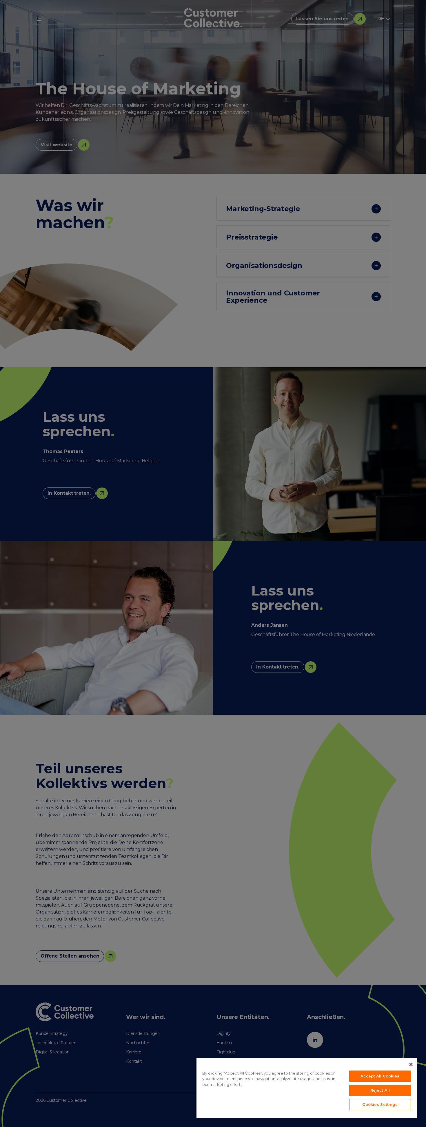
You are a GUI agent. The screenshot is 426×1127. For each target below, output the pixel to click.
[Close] (411, 1064)
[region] (306, 1088)
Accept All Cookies (380, 1076)
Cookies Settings (380, 1104)
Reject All (380, 1090)
